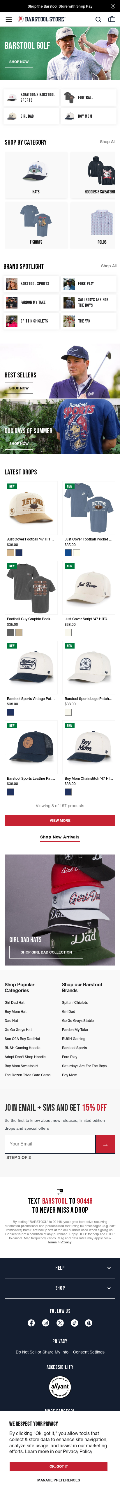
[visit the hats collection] (36, 175)
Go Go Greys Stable (78, 1020)
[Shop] (88, 1323)
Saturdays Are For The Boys (84, 1066)
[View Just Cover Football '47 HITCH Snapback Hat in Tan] (10, 552)
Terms (52, 1242)
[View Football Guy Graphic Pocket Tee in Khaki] (18, 632)
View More (60, 820)
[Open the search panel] (98, 19)
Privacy (66, 1242)
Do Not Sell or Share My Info (42, 1352)
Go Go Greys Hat (18, 1029)
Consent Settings (89, 1352)
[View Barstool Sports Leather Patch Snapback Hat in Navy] (10, 791)
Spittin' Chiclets (75, 1002)
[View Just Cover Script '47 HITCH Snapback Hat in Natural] (68, 632)
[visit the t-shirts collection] (36, 225)
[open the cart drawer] (111, 19)
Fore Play (69, 1057)
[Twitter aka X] (60, 1323)
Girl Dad (68, 1011)
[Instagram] (46, 1323)
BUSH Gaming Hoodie (22, 1048)
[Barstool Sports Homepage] (41, 19)
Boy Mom (69, 1075)
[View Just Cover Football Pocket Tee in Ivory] (76, 552)
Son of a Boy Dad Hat (22, 1039)
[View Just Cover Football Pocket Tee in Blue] (68, 552)
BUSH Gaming (73, 1039)
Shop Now (19, 388)
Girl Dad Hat (14, 1002)
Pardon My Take (75, 1029)
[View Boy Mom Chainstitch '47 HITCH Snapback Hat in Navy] (68, 791)
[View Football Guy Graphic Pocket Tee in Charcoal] (10, 632)
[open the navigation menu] (9, 19)
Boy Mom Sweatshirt (21, 1066)
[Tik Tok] (74, 1323)
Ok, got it (59, 1466)
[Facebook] (31, 1323)
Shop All (107, 141)
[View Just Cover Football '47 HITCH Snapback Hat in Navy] (18, 552)
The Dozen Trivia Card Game (28, 1075)
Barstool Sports (74, 1048)
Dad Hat (11, 1020)
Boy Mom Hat (16, 1011)
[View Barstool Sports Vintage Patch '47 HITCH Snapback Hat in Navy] (10, 712)
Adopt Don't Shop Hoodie (25, 1057)
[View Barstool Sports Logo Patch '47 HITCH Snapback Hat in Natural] (68, 712)
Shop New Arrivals (60, 837)
